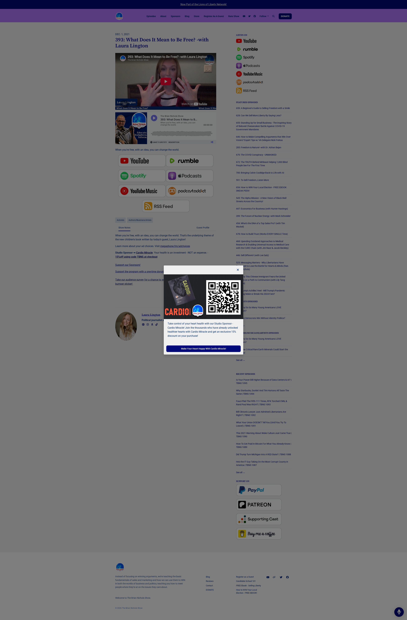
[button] (237, 270)
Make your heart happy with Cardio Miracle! (203, 348)
